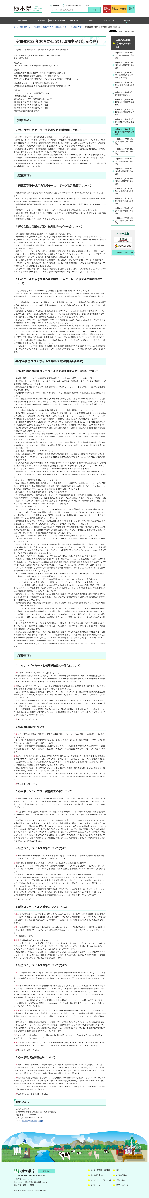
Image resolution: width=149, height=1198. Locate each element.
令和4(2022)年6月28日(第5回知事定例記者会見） (124, 181)
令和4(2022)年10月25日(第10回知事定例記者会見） (124, 131)
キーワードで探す (53, 10)
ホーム (16, 27)
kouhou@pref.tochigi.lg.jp (32, 1121)
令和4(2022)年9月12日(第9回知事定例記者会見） (124, 141)
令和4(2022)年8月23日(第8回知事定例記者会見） (124, 151)
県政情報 (23, 27)
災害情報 (115, 8)
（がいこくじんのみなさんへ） (79, 5)
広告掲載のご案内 (121, 252)
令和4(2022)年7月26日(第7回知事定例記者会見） (124, 161)
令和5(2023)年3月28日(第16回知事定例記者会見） (124, 55)
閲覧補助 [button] (56, 5)
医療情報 (123, 9)
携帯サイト (120, 1170)
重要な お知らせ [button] (107, 8)
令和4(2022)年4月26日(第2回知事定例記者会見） (124, 210)
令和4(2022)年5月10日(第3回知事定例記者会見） (124, 200)
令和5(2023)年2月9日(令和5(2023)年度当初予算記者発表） (124, 75)
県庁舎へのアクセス (123, 1185)
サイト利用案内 (121, 1175)
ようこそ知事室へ (34, 27)
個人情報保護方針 (97, 1175)
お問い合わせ (120, 1180)
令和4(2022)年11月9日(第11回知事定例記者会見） (124, 121)
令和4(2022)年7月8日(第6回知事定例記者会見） (124, 171)
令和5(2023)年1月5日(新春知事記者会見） (124, 93)
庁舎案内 (46, 1171)
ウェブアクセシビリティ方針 (101, 1180)
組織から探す (131, 8)
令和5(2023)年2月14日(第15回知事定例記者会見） (124, 65)
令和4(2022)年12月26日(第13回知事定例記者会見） (124, 102)
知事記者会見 (48, 27)
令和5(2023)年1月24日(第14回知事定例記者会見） (124, 84)
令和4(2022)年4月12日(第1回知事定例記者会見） (124, 220)
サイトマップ (95, 1185)
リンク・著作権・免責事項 (100, 1170)
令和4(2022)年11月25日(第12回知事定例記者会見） (124, 112)
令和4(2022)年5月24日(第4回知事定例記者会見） (124, 191)
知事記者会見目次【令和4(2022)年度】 (69, 27)
